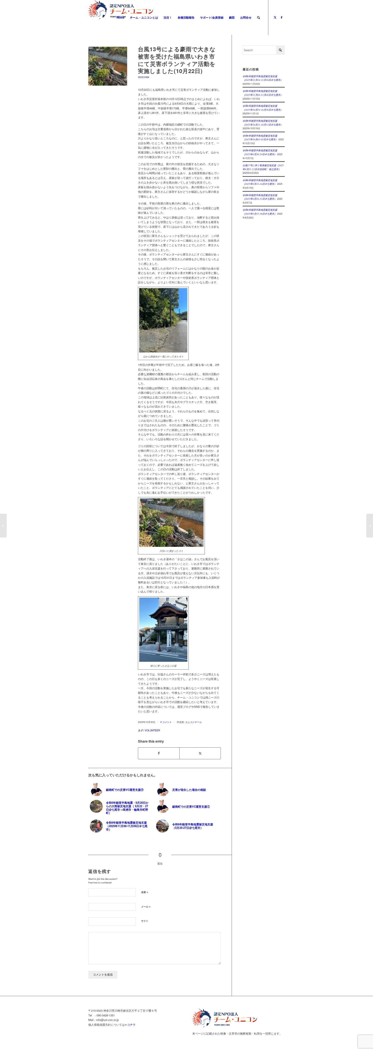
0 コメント (166, 722)
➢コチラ (130, 1024)
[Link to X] (275, 17)
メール (146, 906)
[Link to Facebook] (281, 17)
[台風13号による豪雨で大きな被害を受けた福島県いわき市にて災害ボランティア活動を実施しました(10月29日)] (369, 525)
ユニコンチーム (193, 722)
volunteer (152, 730)
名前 (144, 892)
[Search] (258, 17)
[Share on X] (200, 753)
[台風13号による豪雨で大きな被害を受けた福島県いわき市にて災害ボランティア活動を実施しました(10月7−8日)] (3, 525)
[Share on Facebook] (158, 753)
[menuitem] (120, 17)
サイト (144, 920)
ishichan (143, 77)
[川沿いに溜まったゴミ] (107, 66)
